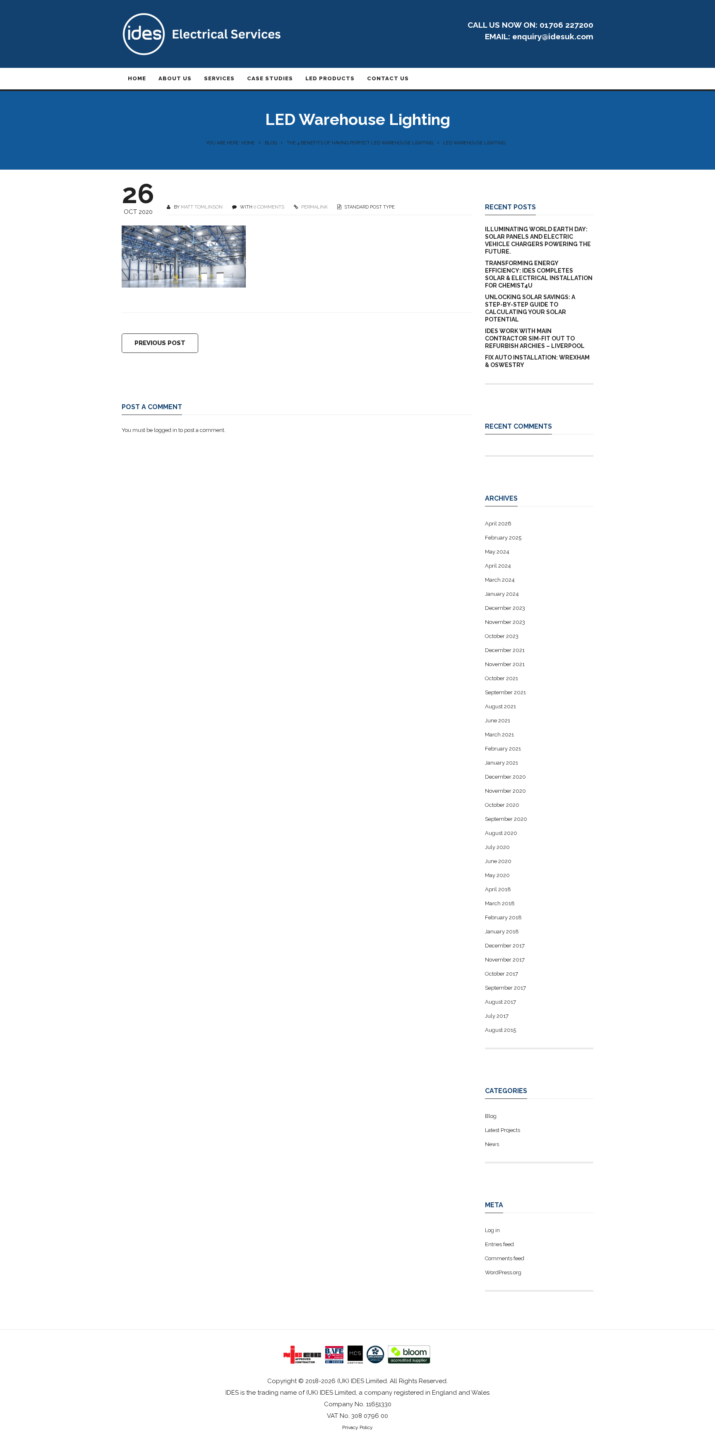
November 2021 (505, 664)
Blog (271, 143)
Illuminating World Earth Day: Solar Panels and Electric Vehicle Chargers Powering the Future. (538, 240)
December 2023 (505, 608)
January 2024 (502, 594)
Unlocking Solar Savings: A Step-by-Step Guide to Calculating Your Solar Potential (530, 308)
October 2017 (501, 974)
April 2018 (498, 889)
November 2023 (505, 622)
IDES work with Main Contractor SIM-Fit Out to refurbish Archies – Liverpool (535, 338)
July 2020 (497, 847)
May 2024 (497, 552)
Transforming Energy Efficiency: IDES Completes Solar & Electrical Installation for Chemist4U (539, 274)
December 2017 (505, 945)
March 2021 (499, 734)
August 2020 (501, 833)
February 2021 (503, 749)
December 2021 (505, 650)
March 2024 (500, 580)
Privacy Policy (357, 1427)
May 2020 (497, 875)
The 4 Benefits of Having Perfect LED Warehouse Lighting (360, 143)
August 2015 (500, 1030)
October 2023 (501, 636)
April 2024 (498, 566)
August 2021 (500, 706)
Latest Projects (502, 1130)
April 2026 (498, 523)
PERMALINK (314, 207)
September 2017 (505, 988)
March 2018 (500, 903)
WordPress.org (503, 1272)
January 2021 (501, 763)
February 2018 (503, 917)
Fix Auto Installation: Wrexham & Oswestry (537, 361)
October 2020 (502, 805)
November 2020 (505, 791)
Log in (492, 1230)
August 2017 (500, 1002)
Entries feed (499, 1244)
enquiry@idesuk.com (552, 36)
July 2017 (497, 1016)
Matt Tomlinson (202, 207)
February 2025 (503, 538)
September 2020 (506, 819)
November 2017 (505, 960)
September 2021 (505, 692)
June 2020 (498, 861)
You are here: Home (230, 143)
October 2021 (501, 678)
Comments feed (504, 1258)
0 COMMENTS (269, 207)
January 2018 (502, 931)
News (492, 1144)
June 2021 (497, 720)
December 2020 (505, 777)
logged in (165, 430)
